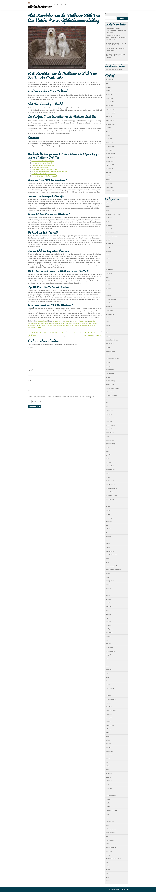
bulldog (108, 284)
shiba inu (108, 743)
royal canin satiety (111, 710)
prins (107, 677)
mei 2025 (108, 135)
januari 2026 (109, 105)
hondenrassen (110, 499)
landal (108, 603)
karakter (59, 323)
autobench (109, 229)
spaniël (108, 762)
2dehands (109, 203)
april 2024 (109, 183)
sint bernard (109, 751)
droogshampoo (110, 351)
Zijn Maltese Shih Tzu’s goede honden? (44, 174)
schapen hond (110, 725)
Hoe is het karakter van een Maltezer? (43, 165)
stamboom (56, 325)
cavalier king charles (111, 299)
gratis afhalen (110, 432)
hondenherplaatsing (111, 495)
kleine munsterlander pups (113, 569)
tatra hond (109, 781)
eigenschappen (83, 321)
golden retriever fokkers (112, 429)
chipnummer (109, 310)
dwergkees (109, 366)
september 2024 (110, 165)
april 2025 (109, 139)
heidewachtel (109, 466)
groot (107, 447)
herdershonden (110, 469)
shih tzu (44, 325)
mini (107, 640)
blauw (108, 258)
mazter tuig (109, 632)
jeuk (107, 525)
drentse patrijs (110, 343)
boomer (38, 321)
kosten (108, 584)
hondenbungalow (111, 492)
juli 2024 (108, 172)
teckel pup (109, 788)
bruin (107, 277)
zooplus (108, 873)
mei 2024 (108, 179)
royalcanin (109, 714)
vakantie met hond (111, 829)
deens (107, 321)
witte (107, 866)
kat (107, 540)
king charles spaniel (111, 555)
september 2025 (110, 120)
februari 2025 (110, 146)
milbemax (108, 636)
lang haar (108, 606)
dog (107, 332)
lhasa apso (109, 614)
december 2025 (110, 109)
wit (107, 862)
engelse (108, 377)
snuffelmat (109, 755)
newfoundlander (110, 651)
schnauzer (109, 729)
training (62, 325)
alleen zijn (67, 321)
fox (107, 406)
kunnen (108, 595)
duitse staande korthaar (113, 358)
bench (108, 255)
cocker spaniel (110, 314)
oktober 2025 (110, 116)
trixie (107, 814)
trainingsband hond (111, 810)
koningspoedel (110, 581)
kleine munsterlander (112, 566)
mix (37, 325)
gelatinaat (109, 421)
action (108, 206)
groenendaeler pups (111, 443)
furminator (109, 414)
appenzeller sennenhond (113, 214)
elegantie (92, 321)
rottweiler (108, 703)
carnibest (108, 292)
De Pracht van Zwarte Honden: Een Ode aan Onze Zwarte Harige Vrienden (115, 55)
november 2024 (110, 157)
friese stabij (109, 410)
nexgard (108, 655)
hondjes (108, 510)
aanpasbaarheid (58, 321)
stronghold (109, 773)
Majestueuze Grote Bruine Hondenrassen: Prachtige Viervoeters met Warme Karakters (116, 37)
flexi (107, 399)
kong (107, 577)
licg (107, 618)
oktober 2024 (110, 161)
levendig (82, 323)
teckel (107, 784)
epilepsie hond (110, 392)
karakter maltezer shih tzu (71, 323)
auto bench (109, 225)
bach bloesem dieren (112, 236)
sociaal (50, 325)
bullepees (108, 288)
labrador (108, 599)
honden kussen (110, 481)
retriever (108, 695)
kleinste (108, 573)
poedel (108, 673)
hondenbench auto (111, 488)
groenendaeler (110, 440)
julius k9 (108, 529)
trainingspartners (71, 325)
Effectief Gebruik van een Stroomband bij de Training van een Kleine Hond (116, 30)
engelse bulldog (110, 380)
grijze (107, 436)
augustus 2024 (110, 168)
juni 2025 (108, 131)
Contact (63, 5)
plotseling (108, 669)
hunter (108, 514)
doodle (108, 336)
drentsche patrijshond (112, 340)
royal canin (109, 706)
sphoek (108, 766)
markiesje (108, 625)
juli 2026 (108, 83)
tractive (108, 806)
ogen (107, 658)
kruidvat (108, 588)
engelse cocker (110, 384)
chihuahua (109, 306)
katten (108, 543)
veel (107, 836)
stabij (107, 769)
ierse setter (109, 521)
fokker (40, 323)
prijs (40, 325)
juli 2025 (108, 128)
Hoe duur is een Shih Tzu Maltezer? (43, 161)
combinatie (74, 321)
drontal (108, 347)
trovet (107, 818)
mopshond (109, 643)
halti (107, 458)
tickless (108, 799)
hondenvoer (109, 503)
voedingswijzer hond (112, 847)
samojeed (108, 718)
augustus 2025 (110, 124)
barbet (108, 240)
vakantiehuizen (110, 832)
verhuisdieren (110, 840)
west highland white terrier (113, 858)
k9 (106, 532)
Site (29, 390)
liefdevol (88, 323)
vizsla (107, 843)
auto (107, 221)
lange (107, 610)
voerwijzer (109, 851)
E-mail (30, 380)
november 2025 (110, 113)
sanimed (108, 721)
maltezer (44, 321)
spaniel (108, 758)
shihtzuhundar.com (40, 6)
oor (107, 662)
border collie (109, 269)
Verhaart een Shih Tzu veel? (40, 167)
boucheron (109, 273)
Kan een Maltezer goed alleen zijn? (43, 163)
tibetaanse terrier (111, 795)
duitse (108, 355)
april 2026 (109, 94)
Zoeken (107, 14)
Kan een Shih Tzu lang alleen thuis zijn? (44, 169)
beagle (108, 247)
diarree (108, 325)
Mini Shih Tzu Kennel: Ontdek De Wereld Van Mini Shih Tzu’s (46, 334)
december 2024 (110, 153)
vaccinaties (81, 325)
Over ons (56, 5)
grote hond (109, 455)
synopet (108, 777)
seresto (108, 732)
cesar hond (109, 303)
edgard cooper (110, 369)
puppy (108, 684)
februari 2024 (110, 191)
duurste (108, 362)
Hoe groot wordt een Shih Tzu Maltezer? (44, 176)
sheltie (108, 736)
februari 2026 (110, 102)
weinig (108, 855)
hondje (108, 506)
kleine (107, 562)
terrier (107, 792)
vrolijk (39, 327)
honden (108, 477)
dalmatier (108, 318)
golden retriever (110, 425)
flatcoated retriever (111, 395)
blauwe (108, 262)
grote (107, 451)
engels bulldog (110, 373)
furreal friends (110, 418)
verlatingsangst (90, 325)
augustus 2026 (110, 79)
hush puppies (110, 518)
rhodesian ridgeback (111, 699)
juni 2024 (108, 176)
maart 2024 (109, 187)
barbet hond (109, 243)
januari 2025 (109, 150)
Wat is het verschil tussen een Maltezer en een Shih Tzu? (49, 172)
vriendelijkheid (32, 327)
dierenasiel (109, 329)
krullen (108, 592)
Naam (30, 370)
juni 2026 (108, 87)
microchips (31, 325)
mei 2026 (108, 91)
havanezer (109, 462)
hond (107, 473)
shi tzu (108, 740)
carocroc (108, 295)
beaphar (108, 251)
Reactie (31, 348)
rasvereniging (110, 688)
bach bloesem (110, 232)
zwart (107, 877)
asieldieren (109, 218)
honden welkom (110, 484)
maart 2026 (109, 98)
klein (107, 558)
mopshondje (109, 647)
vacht (107, 825)
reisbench (108, 692)
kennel (108, 547)
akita (107, 210)
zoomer (108, 869)
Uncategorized (110, 821)
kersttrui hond (110, 551)
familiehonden (32, 323)
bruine (108, 280)
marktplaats (109, 629)
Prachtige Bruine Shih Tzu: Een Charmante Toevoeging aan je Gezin (87, 334)
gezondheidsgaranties (49, 323)
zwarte (108, 881)
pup (107, 681)
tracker (108, 803)
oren (107, 666)
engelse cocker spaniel (112, 388)
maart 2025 (109, 142)
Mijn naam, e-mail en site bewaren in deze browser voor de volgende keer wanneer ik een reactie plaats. (62, 397)
